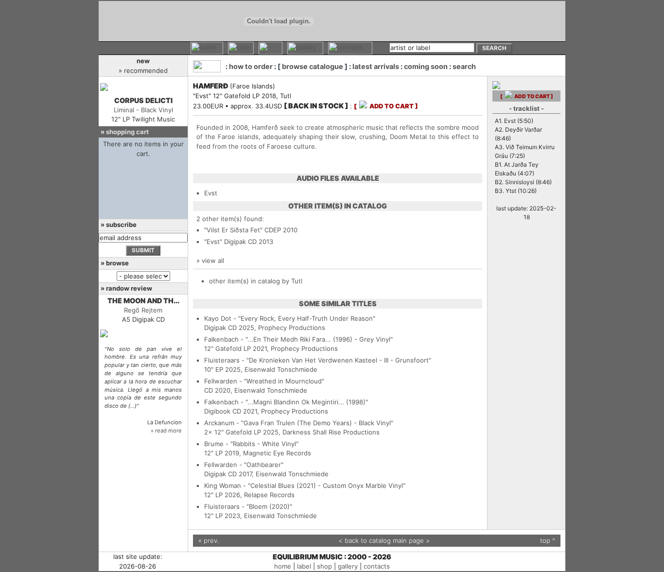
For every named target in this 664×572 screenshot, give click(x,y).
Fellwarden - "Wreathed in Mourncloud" (264, 381)
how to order (251, 66)
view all (213, 260)
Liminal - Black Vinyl (143, 110)
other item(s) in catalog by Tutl (255, 281)
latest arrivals (375, 66)
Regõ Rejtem (143, 310)
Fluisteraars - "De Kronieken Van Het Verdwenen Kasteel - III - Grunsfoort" (317, 360)
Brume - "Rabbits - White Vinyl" (251, 444)
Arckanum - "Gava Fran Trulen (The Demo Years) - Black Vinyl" (298, 423)
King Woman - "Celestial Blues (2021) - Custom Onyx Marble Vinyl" (304, 485)
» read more (166, 430)
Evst (210, 193)
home (282, 566)
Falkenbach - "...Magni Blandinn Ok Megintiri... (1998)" (286, 402)
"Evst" (213, 241)
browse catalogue (312, 66)
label (304, 566)
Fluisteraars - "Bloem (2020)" (248, 506)
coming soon (426, 66)
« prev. (208, 540)
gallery (348, 566)
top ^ (547, 540)
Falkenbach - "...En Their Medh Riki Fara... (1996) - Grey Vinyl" (298, 339)
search (464, 66)
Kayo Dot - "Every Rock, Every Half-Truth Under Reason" (289, 318)
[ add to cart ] (386, 106)
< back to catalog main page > (384, 540)
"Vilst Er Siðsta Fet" (233, 230)
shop (324, 566)
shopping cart (127, 132)
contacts (377, 566)
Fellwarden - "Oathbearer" (243, 464)
